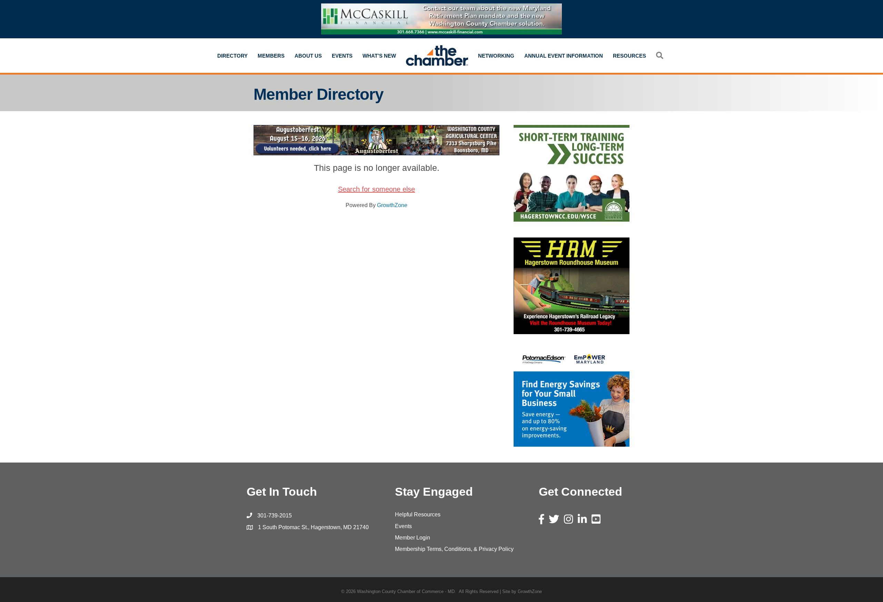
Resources (629, 56)
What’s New (379, 56)
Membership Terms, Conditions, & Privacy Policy (454, 549)
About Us (308, 56)
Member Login (412, 538)
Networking (496, 56)
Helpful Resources (417, 514)
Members (271, 56)
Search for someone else (376, 189)
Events (342, 56)
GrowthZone (392, 205)
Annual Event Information (563, 56)
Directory (232, 56)
